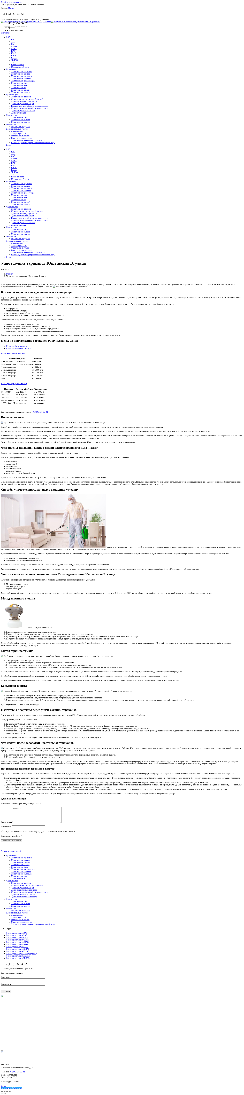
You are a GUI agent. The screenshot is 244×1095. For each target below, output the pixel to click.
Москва (11, 8)
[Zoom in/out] (10, 1091)
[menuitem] (8, 37)
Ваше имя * (6, 827)
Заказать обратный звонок (15, 26)
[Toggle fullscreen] (7, 1091)
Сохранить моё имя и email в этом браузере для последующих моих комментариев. (39, 831)
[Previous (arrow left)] (2, 1093)
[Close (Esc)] (2, 1091)
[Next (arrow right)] (5, 1093)
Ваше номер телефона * (11, 836)
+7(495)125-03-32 (12, 13)
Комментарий (7, 822)
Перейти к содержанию (11, 2)
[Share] (5, 1091)
